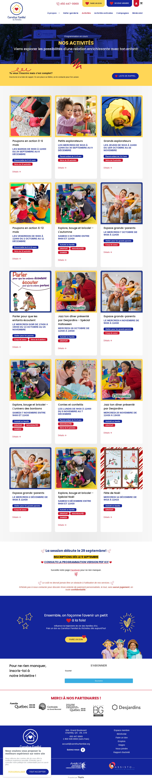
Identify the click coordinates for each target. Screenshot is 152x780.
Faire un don (96, 3)
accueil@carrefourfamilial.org (76, 744)
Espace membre (121, 730)
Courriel (68, 671)
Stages (121, 745)
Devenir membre (121, 3)
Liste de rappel (126, 76)
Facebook (75, 570)
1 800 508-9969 (70, 739)
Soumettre (99, 681)
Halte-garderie (70, 13)
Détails (15, 172)
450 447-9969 (76, 736)
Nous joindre (122, 748)
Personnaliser (16, 772)
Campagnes (122, 13)
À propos (52, 13)
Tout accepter (37, 772)
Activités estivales (103, 13)
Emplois (121, 741)
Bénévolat (137, 13)
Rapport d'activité (121, 752)
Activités (86, 13)
